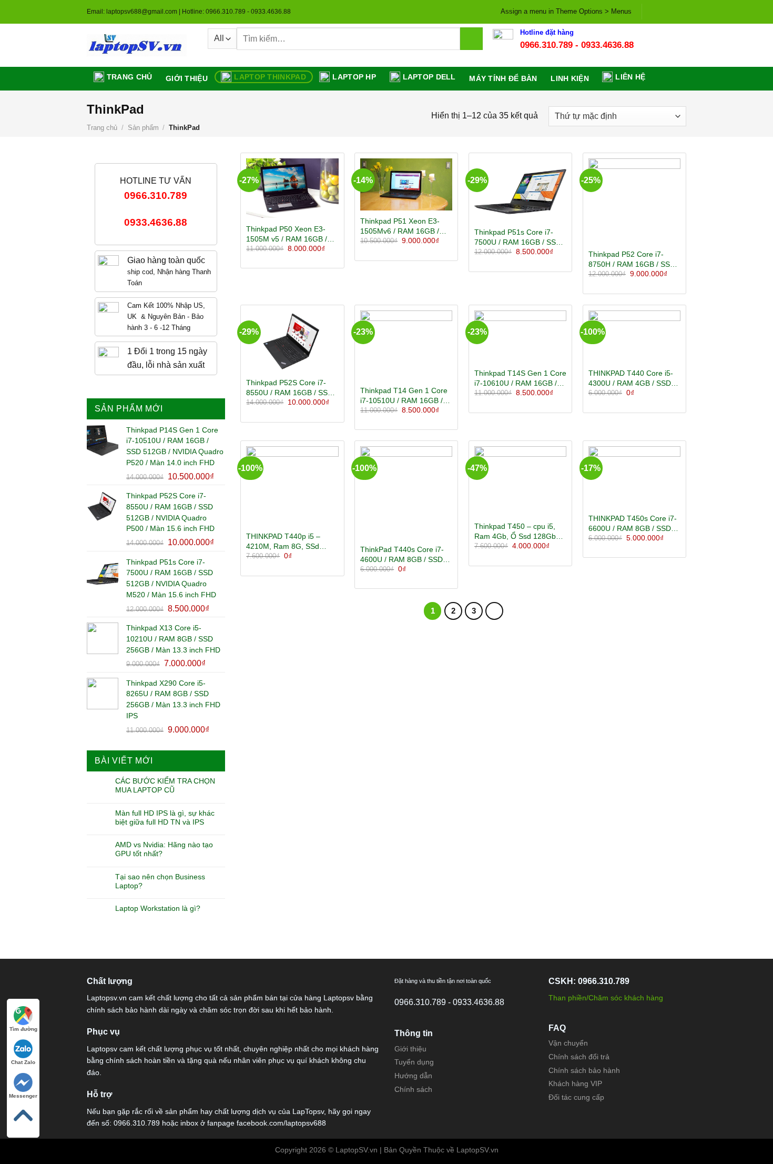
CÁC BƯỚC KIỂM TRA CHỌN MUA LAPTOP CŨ (165, 785)
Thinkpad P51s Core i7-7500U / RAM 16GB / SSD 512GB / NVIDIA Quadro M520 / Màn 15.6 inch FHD (519, 237)
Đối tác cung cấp (576, 1097)
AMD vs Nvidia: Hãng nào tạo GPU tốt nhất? (164, 849)
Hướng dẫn (413, 1075)
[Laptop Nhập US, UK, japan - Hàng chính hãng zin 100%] (139, 45)
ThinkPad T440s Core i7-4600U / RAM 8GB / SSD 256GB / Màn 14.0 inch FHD (402, 554)
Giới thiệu (187, 78)
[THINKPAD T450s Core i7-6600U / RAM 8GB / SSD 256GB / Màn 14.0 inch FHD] (634, 476)
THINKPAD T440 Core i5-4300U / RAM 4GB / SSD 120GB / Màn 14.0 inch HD (633, 378)
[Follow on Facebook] (651, 11)
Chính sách (413, 1089)
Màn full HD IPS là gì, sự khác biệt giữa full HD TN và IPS (165, 817)
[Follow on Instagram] (661, 11)
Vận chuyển (568, 1043)
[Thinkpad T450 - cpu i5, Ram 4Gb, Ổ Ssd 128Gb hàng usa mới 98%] (520, 480)
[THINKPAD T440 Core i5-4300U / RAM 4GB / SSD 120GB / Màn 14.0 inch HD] (634, 336)
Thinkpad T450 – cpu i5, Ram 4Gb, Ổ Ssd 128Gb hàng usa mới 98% (515, 531)
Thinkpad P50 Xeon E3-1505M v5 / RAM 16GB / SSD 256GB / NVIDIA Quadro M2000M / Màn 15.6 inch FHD (286, 234)
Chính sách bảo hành (584, 1070)
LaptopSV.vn (477, 1150)
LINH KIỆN (570, 78)
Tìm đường (23, 1029)
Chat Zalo (23, 1062)
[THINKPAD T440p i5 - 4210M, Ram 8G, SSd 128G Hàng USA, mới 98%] (292, 486)
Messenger (23, 1096)
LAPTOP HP (354, 77)
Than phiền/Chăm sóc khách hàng (605, 998)
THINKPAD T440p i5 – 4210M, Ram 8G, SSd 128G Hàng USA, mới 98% (290, 541)
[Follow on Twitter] (671, 11)
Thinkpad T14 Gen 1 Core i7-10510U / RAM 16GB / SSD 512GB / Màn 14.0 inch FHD (403, 395)
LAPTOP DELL (429, 77)
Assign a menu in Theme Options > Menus (566, 11)
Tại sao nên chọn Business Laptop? (160, 881)
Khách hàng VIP (575, 1083)
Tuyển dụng (414, 1062)
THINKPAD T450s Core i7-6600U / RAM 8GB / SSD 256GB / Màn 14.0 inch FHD (632, 523)
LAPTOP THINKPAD (270, 77)
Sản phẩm (143, 128)
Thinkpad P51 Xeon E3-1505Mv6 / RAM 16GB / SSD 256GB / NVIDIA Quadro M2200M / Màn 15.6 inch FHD (400, 226)
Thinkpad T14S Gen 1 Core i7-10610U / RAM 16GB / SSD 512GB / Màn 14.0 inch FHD (520, 378)
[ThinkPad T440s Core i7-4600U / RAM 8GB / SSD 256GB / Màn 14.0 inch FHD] (406, 492)
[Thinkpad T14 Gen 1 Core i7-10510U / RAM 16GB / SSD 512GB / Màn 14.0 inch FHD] (406, 344)
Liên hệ (630, 77)
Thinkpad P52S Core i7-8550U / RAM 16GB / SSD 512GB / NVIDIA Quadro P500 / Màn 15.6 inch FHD (290, 387)
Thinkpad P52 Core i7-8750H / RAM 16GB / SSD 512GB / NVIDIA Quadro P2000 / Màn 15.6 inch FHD (631, 259)
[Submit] (471, 38)
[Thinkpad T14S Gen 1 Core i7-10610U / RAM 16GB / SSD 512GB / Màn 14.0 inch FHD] (520, 336)
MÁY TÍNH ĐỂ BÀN (503, 78)
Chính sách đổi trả (578, 1056)
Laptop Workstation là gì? (157, 908)
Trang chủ (129, 77)
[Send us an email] (681, 11)
